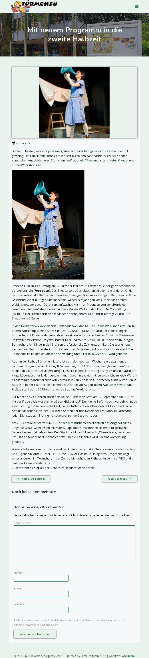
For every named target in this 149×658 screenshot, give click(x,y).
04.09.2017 (23, 143)
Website (19, 604)
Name (18, 572)
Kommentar (22, 523)
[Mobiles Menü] (137, 6)
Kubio (131, 656)
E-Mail (19, 588)
